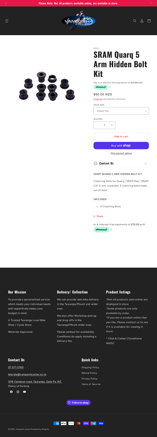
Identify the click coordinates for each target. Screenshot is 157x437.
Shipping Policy (90, 367)
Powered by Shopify (40, 429)
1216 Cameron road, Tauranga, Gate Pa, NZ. (35, 381)
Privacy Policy (90, 378)
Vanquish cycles (23, 429)
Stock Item (99, 104)
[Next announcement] (150, 3)
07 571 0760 (16, 367)
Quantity (98, 119)
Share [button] (100, 216)
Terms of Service (91, 384)
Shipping (98, 99)
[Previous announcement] (6, 3)
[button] (6, 20)
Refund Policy (89, 373)
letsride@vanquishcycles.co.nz (27, 374)
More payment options (121, 153)
